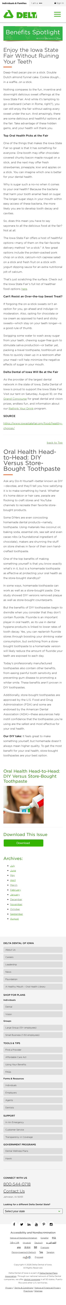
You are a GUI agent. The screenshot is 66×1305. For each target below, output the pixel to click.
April (13, 880)
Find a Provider (13, 1049)
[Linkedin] (29, 1224)
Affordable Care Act (15, 1057)
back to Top (55, 442)
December (16, 899)
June (13, 870)
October (15, 909)
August (14, 918)
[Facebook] (14, 1224)
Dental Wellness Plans (16, 1151)
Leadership (11, 964)
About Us (10, 949)
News (8, 971)
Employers (11, 1092)
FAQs (8, 1071)
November (16, 904)
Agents (9, 1100)
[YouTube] (36, 1224)
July (12, 865)
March (13, 885)
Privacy (9, 1287)
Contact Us (14, 1191)
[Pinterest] (44, 1224)
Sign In (60, 3)
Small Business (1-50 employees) (22, 1035)
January (15, 894)
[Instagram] (51, 1224)
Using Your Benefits (15, 1064)
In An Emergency (14, 1122)
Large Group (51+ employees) (21, 1027)
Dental (8, 1006)
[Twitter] (21, 1224)
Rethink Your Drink (21, 408)
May (12, 875)
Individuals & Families (14, 3)
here (24, 288)
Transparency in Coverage (19, 1137)
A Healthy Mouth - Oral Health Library (25, 986)
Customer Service (14, 1129)
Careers (9, 957)
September (16, 914)
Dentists (9, 1107)
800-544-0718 (17, 1184)
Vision (8, 1014)
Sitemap (38, 1291)
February (15, 889)
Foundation (11, 979)
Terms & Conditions (23, 1287)
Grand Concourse (15, 398)
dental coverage (32, 1279)
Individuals (10, 1085)
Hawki (8, 1158)
